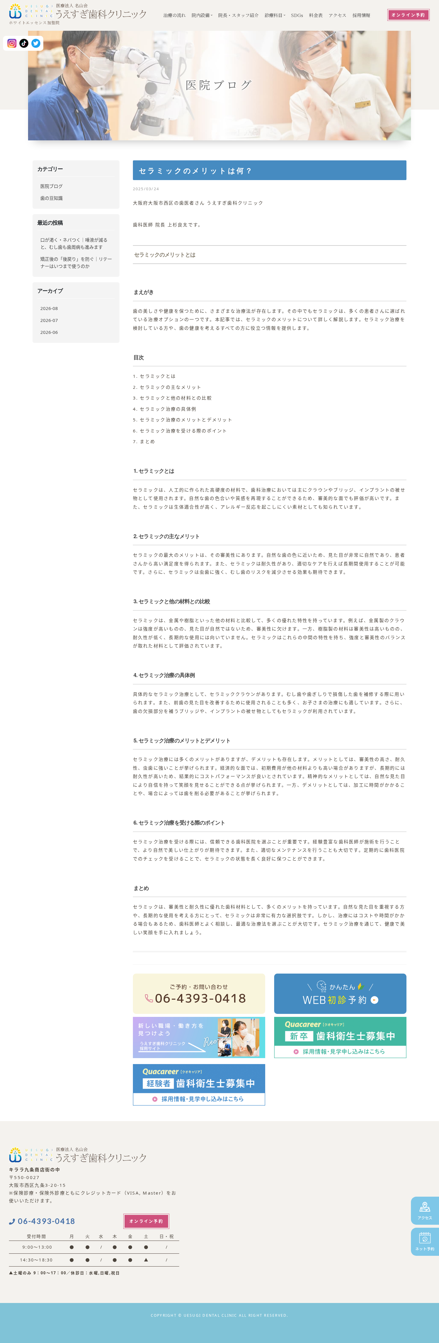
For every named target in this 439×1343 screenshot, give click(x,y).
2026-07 (49, 320)
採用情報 (361, 15)
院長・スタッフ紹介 (238, 15)
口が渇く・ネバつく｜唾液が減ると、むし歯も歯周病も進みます (74, 243)
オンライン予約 (409, 15)
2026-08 (49, 308)
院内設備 (201, 15)
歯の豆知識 (51, 198)
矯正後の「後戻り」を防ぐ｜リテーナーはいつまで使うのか (76, 262)
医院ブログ (51, 186)
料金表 (316, 15)
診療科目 (274, 15)
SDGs (297, 15)
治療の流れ (174, 15)
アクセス (337, 15)
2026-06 (49, 332)
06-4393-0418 (47, 1220)
